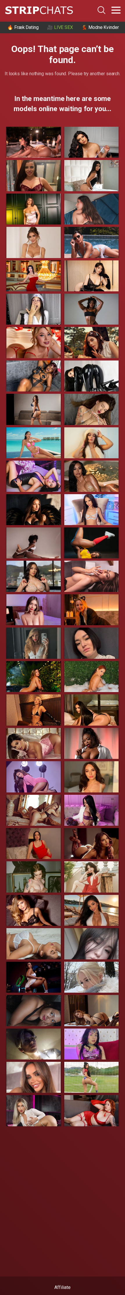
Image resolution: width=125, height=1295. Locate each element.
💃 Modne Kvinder (100, 27)
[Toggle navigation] (116, 10)
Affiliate (62, 1287)
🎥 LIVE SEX (60, 27)
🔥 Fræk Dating (23, 27)
